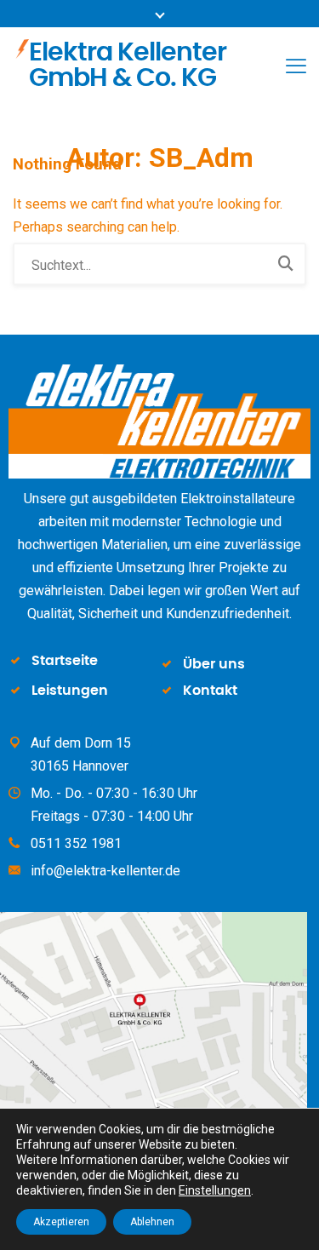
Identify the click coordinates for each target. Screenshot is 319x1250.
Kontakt (210, 690)
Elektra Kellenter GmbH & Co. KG (127, 65)
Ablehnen (152, 1222)
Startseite (64, 661)
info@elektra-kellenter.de (105, 871)
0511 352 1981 (76, 843)
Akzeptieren (61, 1222)
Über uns (214, 664)
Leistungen (69, 690)
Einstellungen (215, 1190)
